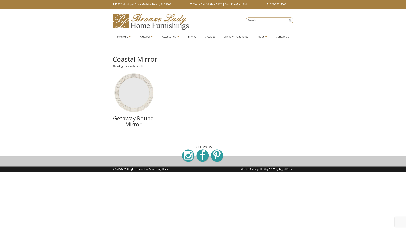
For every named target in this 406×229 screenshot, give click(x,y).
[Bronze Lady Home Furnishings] (151, 22)
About (261, 36)
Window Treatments (236, 36)
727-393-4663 (278, 4)
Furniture (123, 36)
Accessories (169, 36)
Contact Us (282, 36)
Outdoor (145, 36)
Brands (192, 36)
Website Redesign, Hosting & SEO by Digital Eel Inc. (267, 169)
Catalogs (210, 36)
